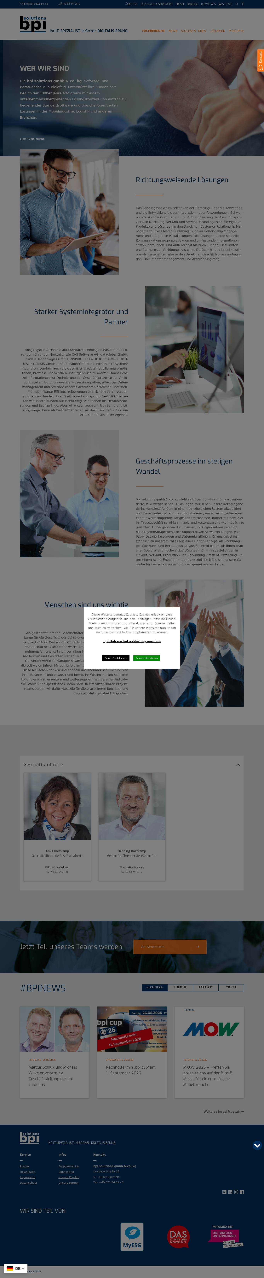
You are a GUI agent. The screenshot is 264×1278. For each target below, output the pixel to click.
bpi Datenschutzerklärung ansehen (132, 641)
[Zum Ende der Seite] (257, 1145)
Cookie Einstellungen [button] (116, 658)
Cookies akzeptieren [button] (147, 658)
